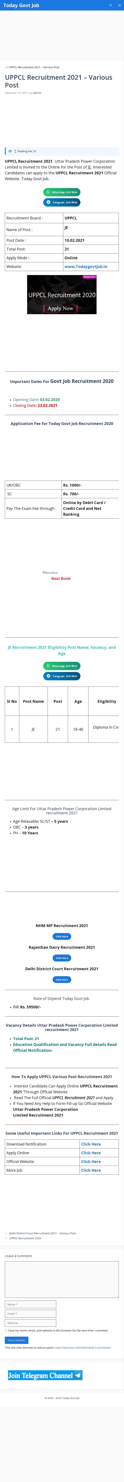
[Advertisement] (62, 36)
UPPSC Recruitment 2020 (25, 1238)
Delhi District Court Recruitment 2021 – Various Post (42, 1233)
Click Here (91, 1161)
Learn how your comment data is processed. (83, 1347)
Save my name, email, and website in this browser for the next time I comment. (58, 1330)
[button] (110, 5)
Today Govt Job (21, 5)
